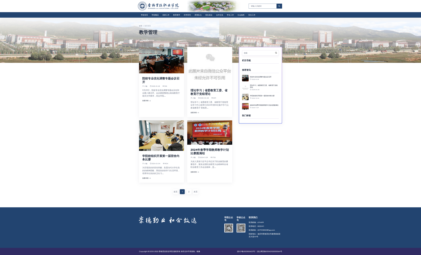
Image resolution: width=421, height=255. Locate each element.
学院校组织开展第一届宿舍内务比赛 (160, 157)
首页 (140, 26)
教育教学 (176, 15)
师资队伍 (198, 15)
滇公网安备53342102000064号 (269, 251)
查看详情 (145, 101)
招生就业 (208, 15)
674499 (261, 222)
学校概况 (155, 15)
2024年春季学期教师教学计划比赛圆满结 (210, 151)
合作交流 (219, 15)
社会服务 (241, 15)
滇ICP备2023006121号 (246, 251)
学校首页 (144, 15)
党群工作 (165, 15)
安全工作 (251, 15)
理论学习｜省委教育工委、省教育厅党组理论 (209, 92)
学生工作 (230, 15)
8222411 (261, 226)
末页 (196, 191)
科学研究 (187, 15)
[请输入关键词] (276, 53)
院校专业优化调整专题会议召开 (160, 80)
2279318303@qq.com (266, 230)
